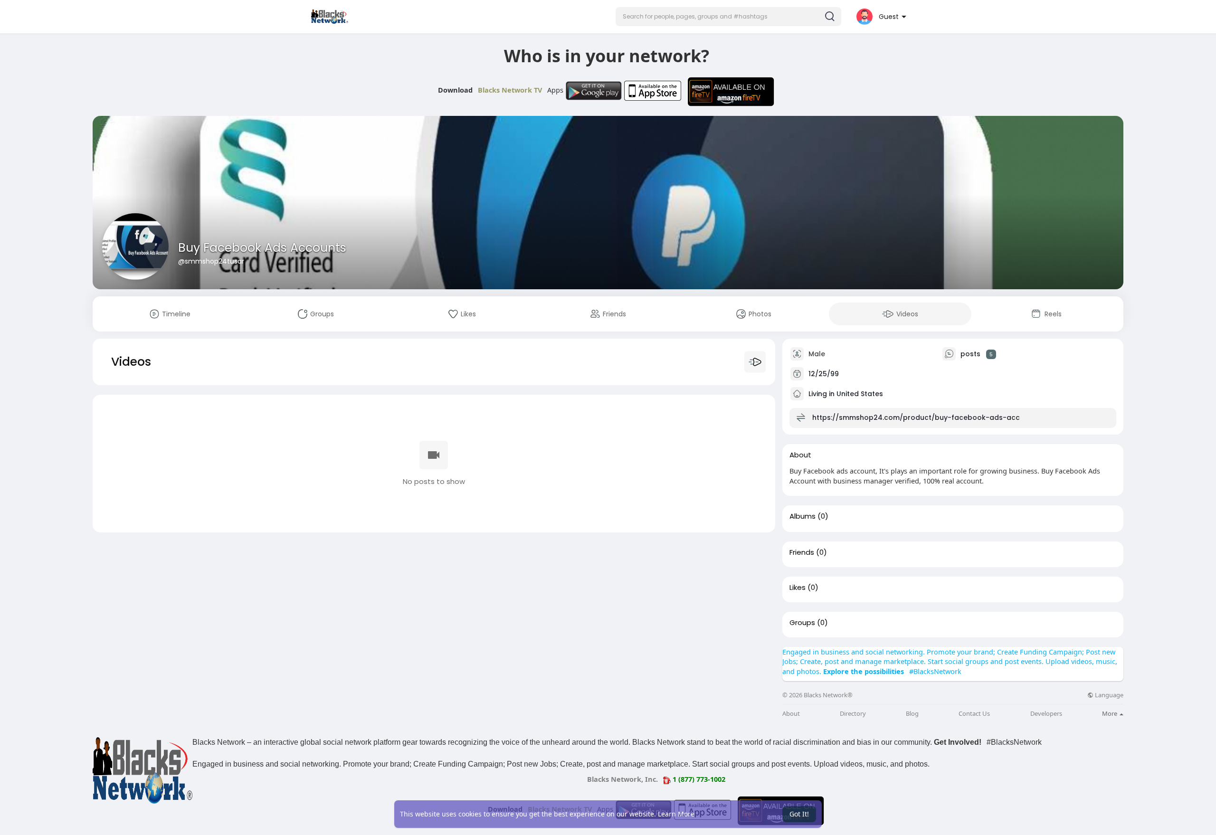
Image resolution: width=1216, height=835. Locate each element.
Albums (802, 516)
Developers (1046, 714)
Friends (801, 552)
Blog (912, 714)
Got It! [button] (799, 813)
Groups (802, 622)
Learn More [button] (676, 813)
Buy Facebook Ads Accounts (262, 247)
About (791, 714)
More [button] (1110, 713)
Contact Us (974, 714)
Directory (853, 714)
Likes (797, 587)
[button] (728, 16)
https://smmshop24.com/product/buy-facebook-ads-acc (916, 417)
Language (1108, 695)
